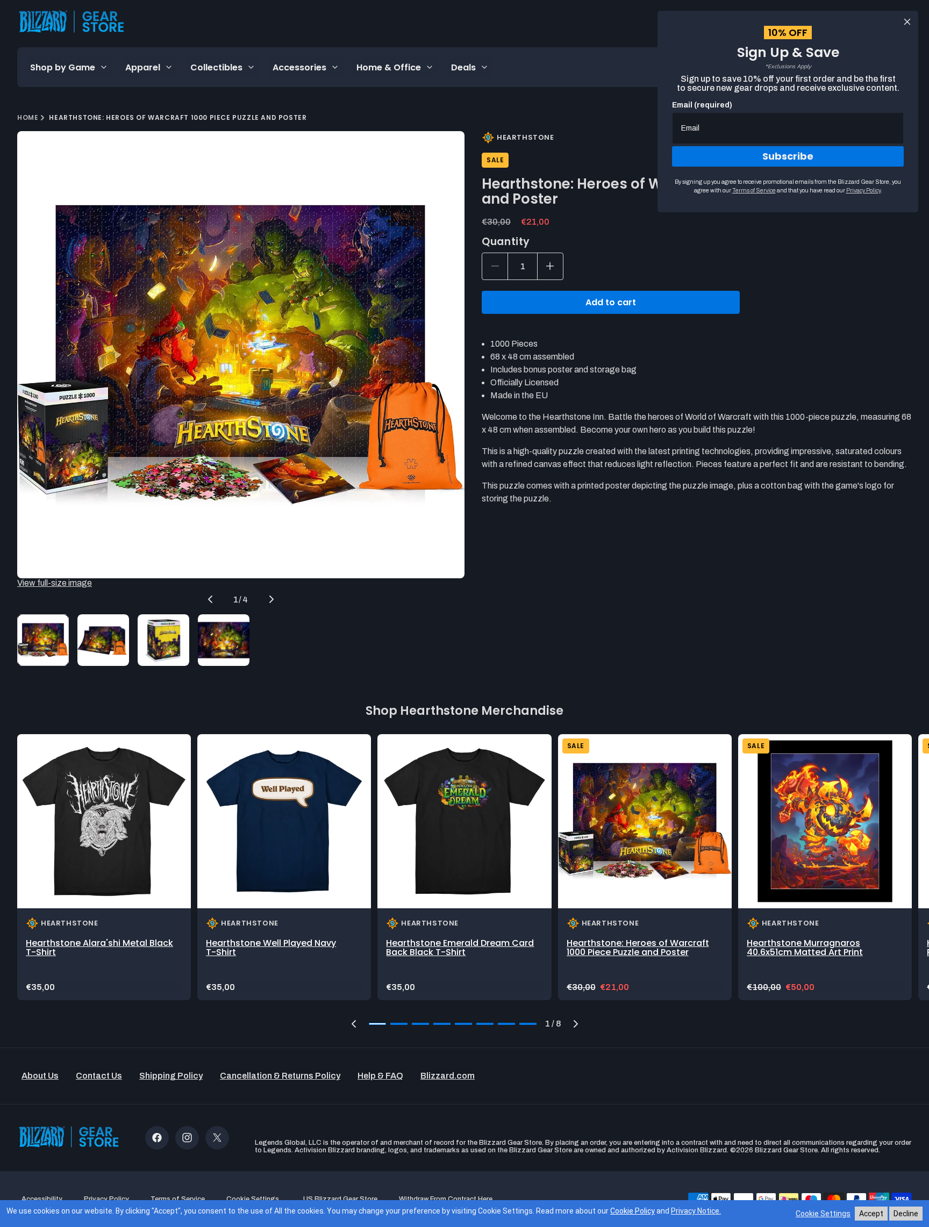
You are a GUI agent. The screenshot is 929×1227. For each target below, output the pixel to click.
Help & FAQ (380, 1075)
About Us (40, 1075)
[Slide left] (210, 599)
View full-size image (54, 582)
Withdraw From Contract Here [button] (445, 1199)
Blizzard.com (447, 1075)
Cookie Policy (632, 1211)
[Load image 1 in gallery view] (43, 640)
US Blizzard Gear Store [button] (340, 1199)
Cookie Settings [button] (252, 1199)
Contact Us (99, 1075)
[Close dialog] (907, 21)
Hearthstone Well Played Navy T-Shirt (271, 948)
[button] (353, 1023)
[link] (104, 867)
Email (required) (702, 105)
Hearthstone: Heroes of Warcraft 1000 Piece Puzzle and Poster (638, 948)
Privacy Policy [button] (106, 1199)
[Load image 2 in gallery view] (103, 640)
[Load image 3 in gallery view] (163, 640)
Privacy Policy (863, 190)
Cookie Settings (823, 1213)
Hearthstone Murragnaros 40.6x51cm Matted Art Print (805, 948)
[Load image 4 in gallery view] (223, 640)
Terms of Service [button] (178, 1199)
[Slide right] (271, 599)
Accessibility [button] (42, 1199)
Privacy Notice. (696, 1211)
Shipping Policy (171, 1075)
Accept (871, 1213)
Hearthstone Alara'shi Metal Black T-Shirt (99, 948)
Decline (906, 1213)
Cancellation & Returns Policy (280, 1075)
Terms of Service (754, 190)
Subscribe (787, 156)
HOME (27, 117)
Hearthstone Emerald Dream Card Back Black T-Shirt (460, 948)
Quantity (506, 241)
